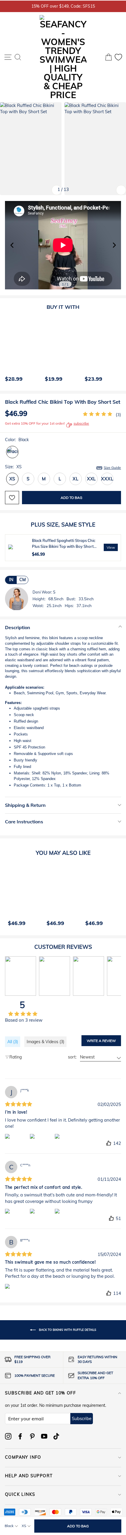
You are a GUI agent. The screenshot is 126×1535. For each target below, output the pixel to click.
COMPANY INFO (23, 1457)
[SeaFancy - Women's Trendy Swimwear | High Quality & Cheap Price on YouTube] (44, 1436)
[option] (22, 350)
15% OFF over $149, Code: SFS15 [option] (63, 6)
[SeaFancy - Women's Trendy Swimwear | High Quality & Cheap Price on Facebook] (20, 1436)
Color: (17, 439)
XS (12, 479)
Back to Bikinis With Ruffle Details (67, 1329)
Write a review (101, 1040)
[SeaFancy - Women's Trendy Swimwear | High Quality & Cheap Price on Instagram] (8, 1436)
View (111, 547)
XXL (91, 479)
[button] (114, 245)
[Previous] (8, 351)
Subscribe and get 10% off (40, 1393)
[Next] (115, 351)
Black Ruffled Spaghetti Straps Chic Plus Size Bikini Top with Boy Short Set (63, 546)
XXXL (107, 479)
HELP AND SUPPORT (28, 1475)
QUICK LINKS (20, 1494)
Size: (63, 467)
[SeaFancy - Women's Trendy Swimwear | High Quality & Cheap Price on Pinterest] (32, 1436)
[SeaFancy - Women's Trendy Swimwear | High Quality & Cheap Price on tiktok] (56, 1436)
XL (76, 479)
